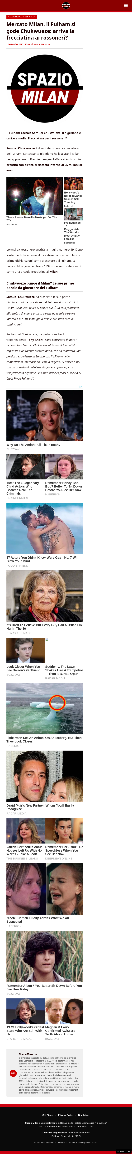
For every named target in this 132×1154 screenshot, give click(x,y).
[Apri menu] (126, 5)
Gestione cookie (124, 1151)
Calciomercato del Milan (21, 17)
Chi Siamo (47, 1115)
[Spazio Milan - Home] (66, 5)
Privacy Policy (66, 1115)
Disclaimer (84, 1115)
